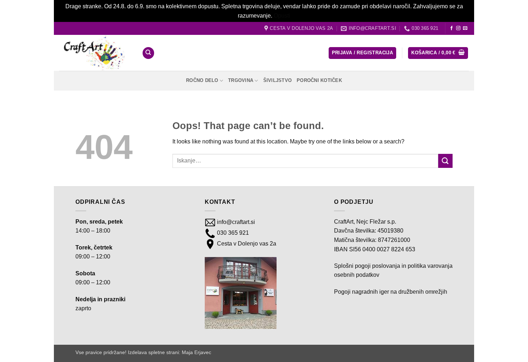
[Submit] (445, 161)
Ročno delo (202, 80)
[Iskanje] (148, 53)
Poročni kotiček (319, 80)
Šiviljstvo (277, 80)
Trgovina (240, 80)
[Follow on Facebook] (451, 28)
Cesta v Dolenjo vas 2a (246, 243)
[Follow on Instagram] (458, 28)
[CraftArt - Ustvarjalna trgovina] (95, 53)
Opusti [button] (282, 16)
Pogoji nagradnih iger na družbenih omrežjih (390, 292)
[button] (362, 53)
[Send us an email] (465, 28)
